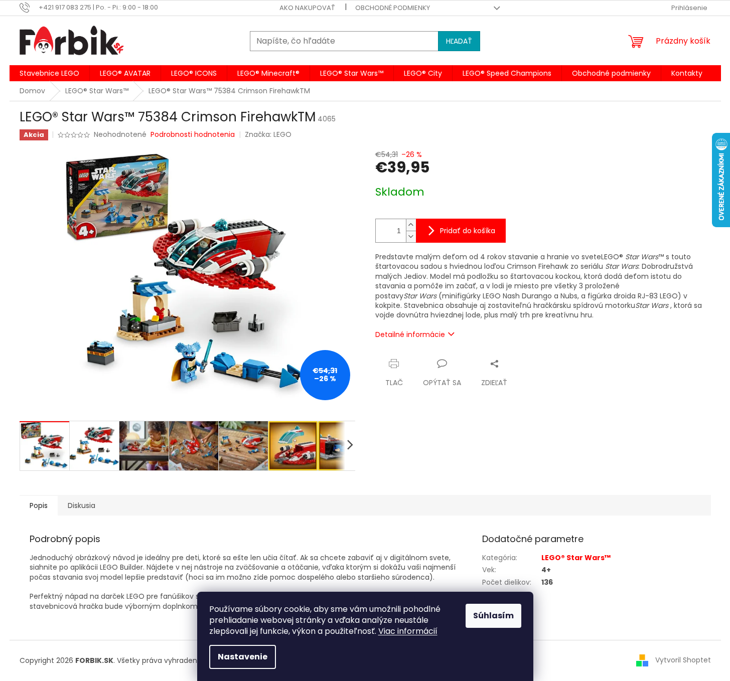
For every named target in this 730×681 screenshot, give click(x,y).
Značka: (268, 134)
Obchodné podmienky (392, 8)
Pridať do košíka (467, 231)
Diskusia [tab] (81, 505)
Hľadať (459, 41)
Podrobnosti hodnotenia (193, 134)
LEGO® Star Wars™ (576, 558)
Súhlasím (493, 615)
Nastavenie (242, 656)
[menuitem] (49, 73)
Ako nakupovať (307, 8)
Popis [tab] (39, 505)
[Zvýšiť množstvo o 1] (411, 225)
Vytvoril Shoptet (683, 660)
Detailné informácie (410, 334)
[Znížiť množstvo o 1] (411, 236)
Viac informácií (407, 631)
